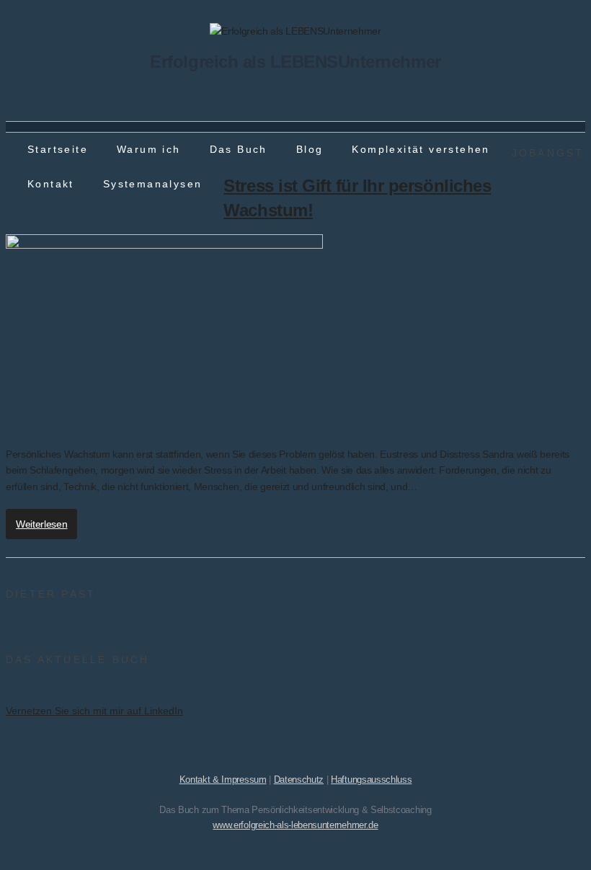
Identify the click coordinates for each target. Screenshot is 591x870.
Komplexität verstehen (420, 149)
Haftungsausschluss (371, 779)
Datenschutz (299, 779)
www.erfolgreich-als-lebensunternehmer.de (295, 825)
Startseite (57, 149)
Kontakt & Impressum (223, 779)
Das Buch (238, 149)
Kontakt (50, 184)
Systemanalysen (153, 184)
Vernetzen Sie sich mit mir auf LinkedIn (94, 710)
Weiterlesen (41, 524)
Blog (310, 149)
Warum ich (149, 149)
